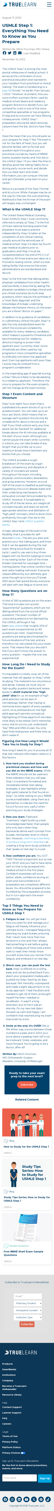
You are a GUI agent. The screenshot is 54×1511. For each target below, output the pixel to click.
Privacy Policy (10, 1441)
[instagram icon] (12, 1499)
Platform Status (10, 1447)
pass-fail (7, 90)
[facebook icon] (5, 1499)
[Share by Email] (20, 53)
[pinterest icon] (41, 1499)
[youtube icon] (26, 1499)
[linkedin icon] (19, 1499)
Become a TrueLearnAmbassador (14, 1388)
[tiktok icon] (48, 1499)
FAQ (4, 1418)
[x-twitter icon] (34, 1499)
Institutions (9, 1375)
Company (7, 1380)
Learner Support (10, 1412)
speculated (16, 625)
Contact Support (10, 1407)
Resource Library (11, 1394)
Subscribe (27, 1084)
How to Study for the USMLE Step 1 (26, 1146)
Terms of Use (10, 1436)
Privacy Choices (10, 1453)
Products (7, 1364)
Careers (6, 1423)
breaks (17, 538)
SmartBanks (9, 1369)
